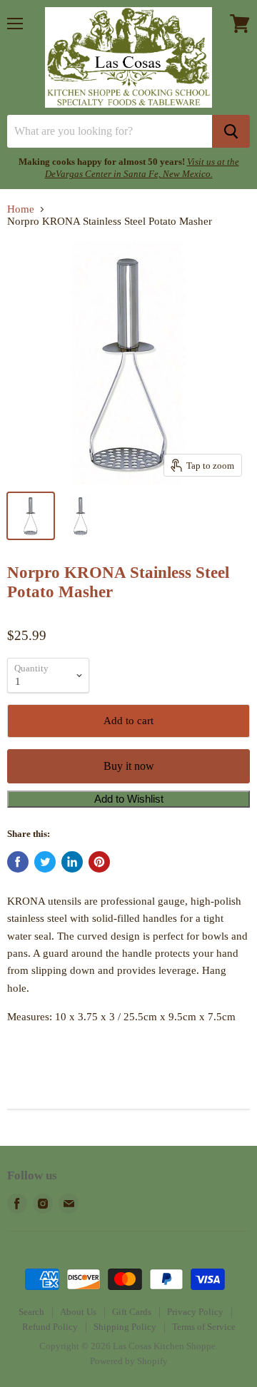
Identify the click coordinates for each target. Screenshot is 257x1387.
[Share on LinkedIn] (72, 862)
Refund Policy (50, 1326)
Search (31, 1311)
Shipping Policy (125, 1326)
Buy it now (129, 766)
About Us (78, 1311)
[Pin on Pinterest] (99, 862)
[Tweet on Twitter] (45, 862)
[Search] (231, 131)
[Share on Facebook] (18, 862)
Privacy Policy (195, 1311)
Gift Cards (131, 1311)
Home (20, 209)
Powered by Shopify (129, 1361)
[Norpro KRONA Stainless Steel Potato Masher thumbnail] (31, 516)
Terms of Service (204, 1326)
